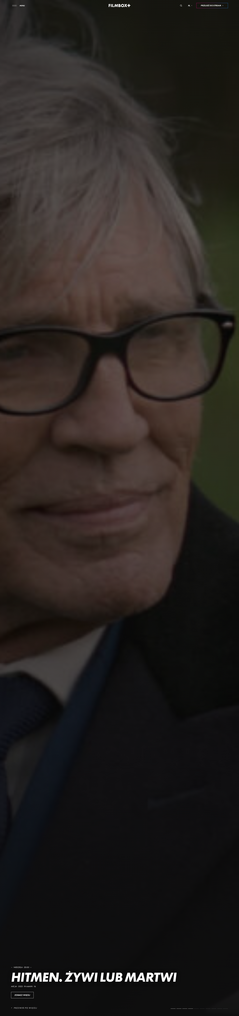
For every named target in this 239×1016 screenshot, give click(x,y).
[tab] (173, 1008)
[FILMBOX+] (119, 5)
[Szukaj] (181, 5)
